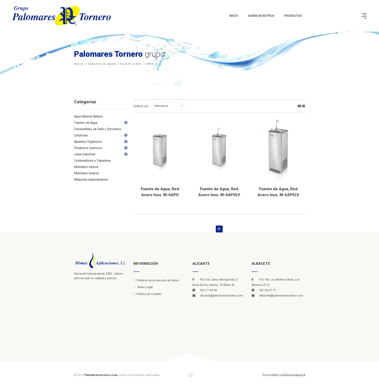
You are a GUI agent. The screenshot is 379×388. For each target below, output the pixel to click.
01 (219, 229)
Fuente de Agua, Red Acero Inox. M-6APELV (278, 192)
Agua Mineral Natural (88, 116)
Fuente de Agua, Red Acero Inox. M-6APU (160, 192)
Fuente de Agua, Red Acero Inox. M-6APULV (219, 192)
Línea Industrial (84, 154)
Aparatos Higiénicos (88, 142)
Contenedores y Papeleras (92, 160)
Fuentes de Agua (85, 123)
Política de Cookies (149, 294)
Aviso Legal (145, 287)
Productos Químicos (88, 148)
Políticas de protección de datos (158, 280)
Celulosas (81, 135)
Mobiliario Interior (86, 167)
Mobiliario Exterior (86, 173)
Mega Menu (364, 15)
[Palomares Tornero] (61, 16)
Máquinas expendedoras (91, 179)
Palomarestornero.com (100, 375)
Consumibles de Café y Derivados (97, 129)
